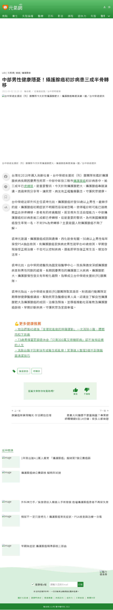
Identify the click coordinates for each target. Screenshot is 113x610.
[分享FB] (5, 176)
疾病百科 (59, 598)
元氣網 (11, 72)
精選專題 (48, 598)
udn (4, 72)
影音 (60, 16)
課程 (70, 16)
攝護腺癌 (79, 180)
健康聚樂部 (36, 598)
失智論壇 (27, 16)
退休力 (82, 16)
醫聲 (103, 16)
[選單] (109, 7)
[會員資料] (104, 7)
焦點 (5, 16)
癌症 (18, 72)
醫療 (40, 16)
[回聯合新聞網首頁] (5, 7)
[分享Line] (5, 186)
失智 (93, 16)
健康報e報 (41, 584)
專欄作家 (91, 598)
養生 (15, 16)
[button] (109, 16)
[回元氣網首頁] (15, 7)
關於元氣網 (23, 598)
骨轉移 (28, 186)
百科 (50, 16)
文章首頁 (80, 598)
